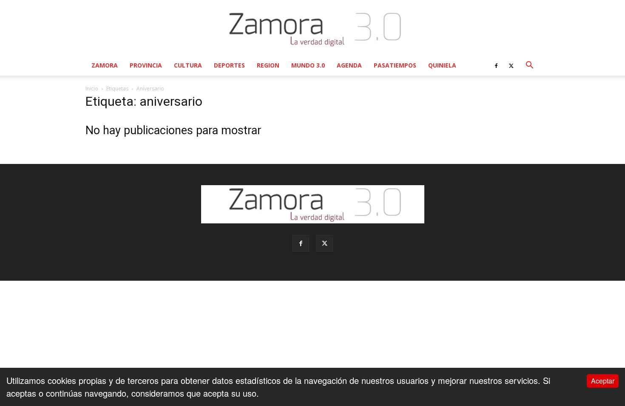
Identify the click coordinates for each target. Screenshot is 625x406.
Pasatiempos (395, 65)
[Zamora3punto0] (312, 29)
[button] (529, 65)
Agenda (349, 65)
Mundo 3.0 (308, 65)
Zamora (104, 65)
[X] (511, 65)
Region (268, 65)
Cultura (188, 65)
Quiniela (442, 65)
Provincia (146, 65)
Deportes (229, 65)
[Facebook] (496, 65)
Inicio (91, 88)
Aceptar (602, 381)
